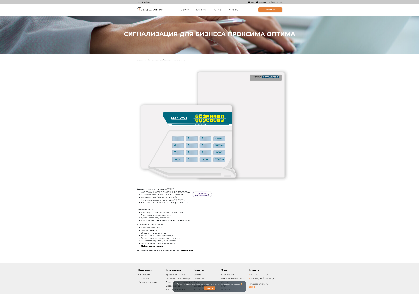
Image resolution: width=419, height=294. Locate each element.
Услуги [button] (185, 9)
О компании (227, 275)
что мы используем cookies (229, 284)
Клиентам (201, 9)
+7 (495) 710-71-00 (275, 2)
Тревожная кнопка (175, 275)
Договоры (199, 278)
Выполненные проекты (233, 278)
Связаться (270, 10)
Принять (209, 288)
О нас (217, 9)
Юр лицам (143, 278)
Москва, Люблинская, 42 (263, 278)
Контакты (233, 9)
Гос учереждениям (147, 282)
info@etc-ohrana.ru (258, 284)
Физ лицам (144, 275)
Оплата (197, 275)
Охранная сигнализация (178, 278)
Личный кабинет (143, 2)
